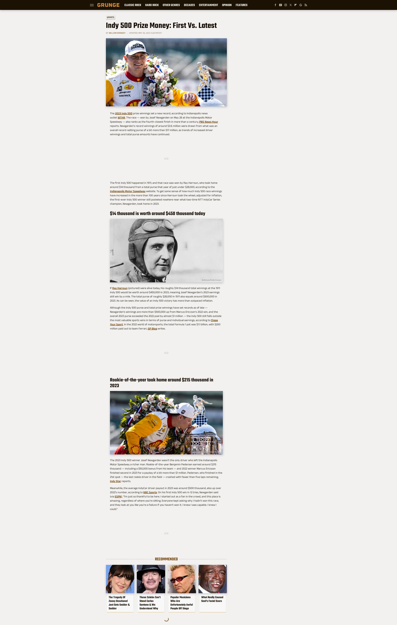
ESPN (118, 496)
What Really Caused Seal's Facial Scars (212, 599)
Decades (189, 5)
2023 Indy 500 (123, 113)
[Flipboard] (295, 5)
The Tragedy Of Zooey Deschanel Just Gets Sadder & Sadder (119, 602)
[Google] (300, 5)
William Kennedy (117, 33)
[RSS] (306, 5)
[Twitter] (290, 5)
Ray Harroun (119, 288)
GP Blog (152, 328)
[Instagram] (285, 5)
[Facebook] (275, 5)
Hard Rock (152, 5)
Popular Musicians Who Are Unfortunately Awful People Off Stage (181, 602)
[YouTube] (280, 5)
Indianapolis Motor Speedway (127, 191)
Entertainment (208, 5)
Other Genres (171, 5)
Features (242, 5)
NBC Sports (150, 492)
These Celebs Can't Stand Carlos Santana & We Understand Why (150, 602)
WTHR (121, 117)
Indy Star (115, 481)
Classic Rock (132, 5)
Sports (110, 17)
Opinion (227, 5)
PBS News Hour (208, 121)
